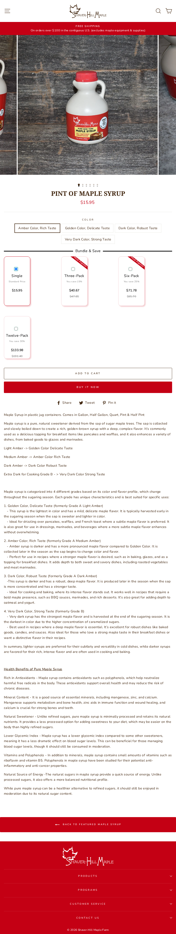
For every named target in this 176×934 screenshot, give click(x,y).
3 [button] (87, 185)
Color (88, 219)
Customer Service (88, 904)
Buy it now (88, 387)
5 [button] (94, 185)
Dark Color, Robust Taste (138, 228)
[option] (88, 28)
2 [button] (83, 185)
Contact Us (88, 918)
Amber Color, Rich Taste (37, 228)
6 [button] (98, 185)
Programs (88, 890)
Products (88, 876)
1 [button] (79, 185)
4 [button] (90, 185)
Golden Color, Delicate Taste (87, 228)
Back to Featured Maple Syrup (91, 824)
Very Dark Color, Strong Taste (88, 239)
